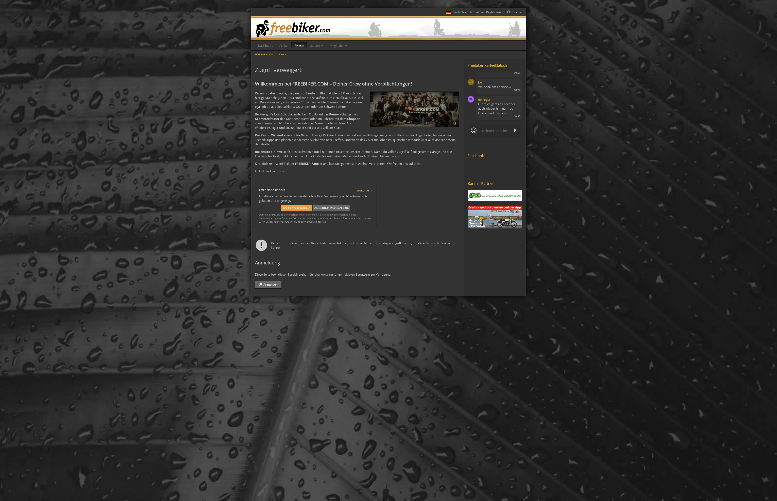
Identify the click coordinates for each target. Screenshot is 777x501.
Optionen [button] (511, 76)
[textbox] (495, 130)
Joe (480, 82)
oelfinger (484, 99)
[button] (457, 12)
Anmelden (477, 12)
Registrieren (494, 12)
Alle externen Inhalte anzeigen (331, 207)
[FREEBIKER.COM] (388, 28)
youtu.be (363, 190)
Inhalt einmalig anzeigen (296, 207)
